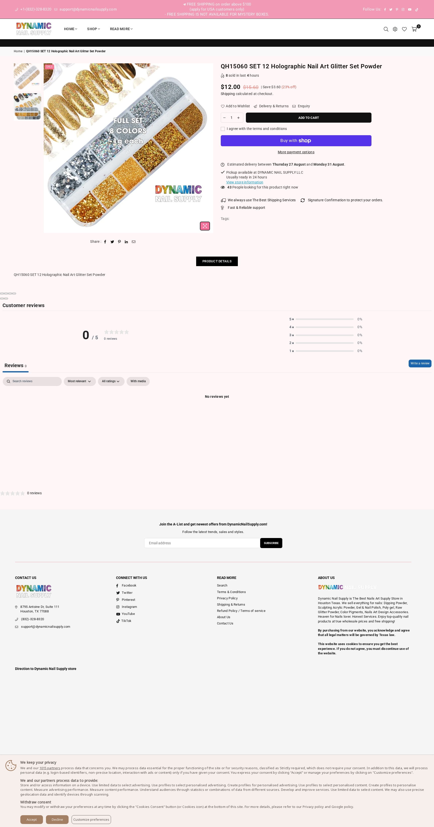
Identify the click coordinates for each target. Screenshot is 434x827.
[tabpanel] (217, 414)
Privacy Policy (227, 598)
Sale (49, 66)
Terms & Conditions (231, 592)
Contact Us (225, 623)
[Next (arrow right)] (6, 298)
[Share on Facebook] (105, 241)
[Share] (6, 293)
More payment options (296, 152)
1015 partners (49, 768)
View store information (244, 182)
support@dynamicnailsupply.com (88, 9)
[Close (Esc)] (2, 293)
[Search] (386, 29)
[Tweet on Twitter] (112, 241)
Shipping (228, 94)
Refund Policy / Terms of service (241, 611)
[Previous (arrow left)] (2, 298)
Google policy (342, 806)
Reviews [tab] (16, 365)
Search (222, 585)
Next (208, 148)
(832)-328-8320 (32, 619)
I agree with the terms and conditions (256, 129)
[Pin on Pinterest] (119, 241)
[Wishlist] (404, 29)
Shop (92, 29)
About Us (223, 617)
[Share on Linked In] (126, 241)
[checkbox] (138, 381)
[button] (325, 319)
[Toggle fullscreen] (10, 293)
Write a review (420, 363)
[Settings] (395, 29)
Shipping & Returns (231, 604)
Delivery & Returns (273, 106)
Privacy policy (313, 806)
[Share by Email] (134, 241)
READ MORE (120, 29)
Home (69, 29)
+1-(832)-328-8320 (35, 9)
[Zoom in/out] (14, 293)
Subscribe (271, 543)
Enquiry (303, 106)
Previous (48, 148)
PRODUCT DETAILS (217, 261)
